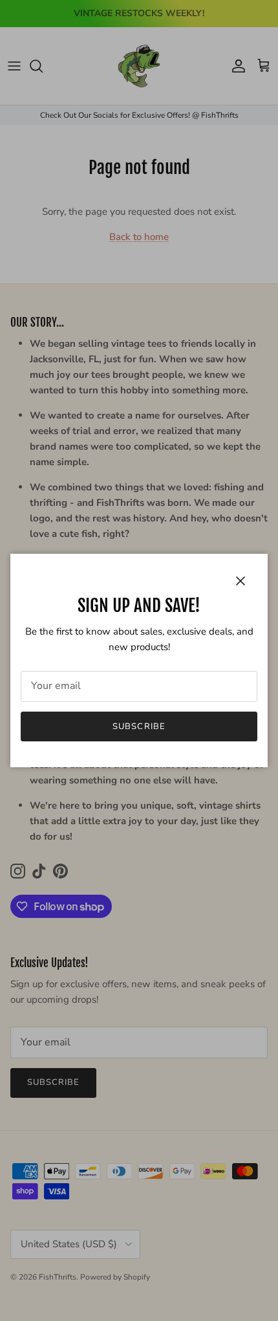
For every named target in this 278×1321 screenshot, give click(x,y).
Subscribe (138, 726)
